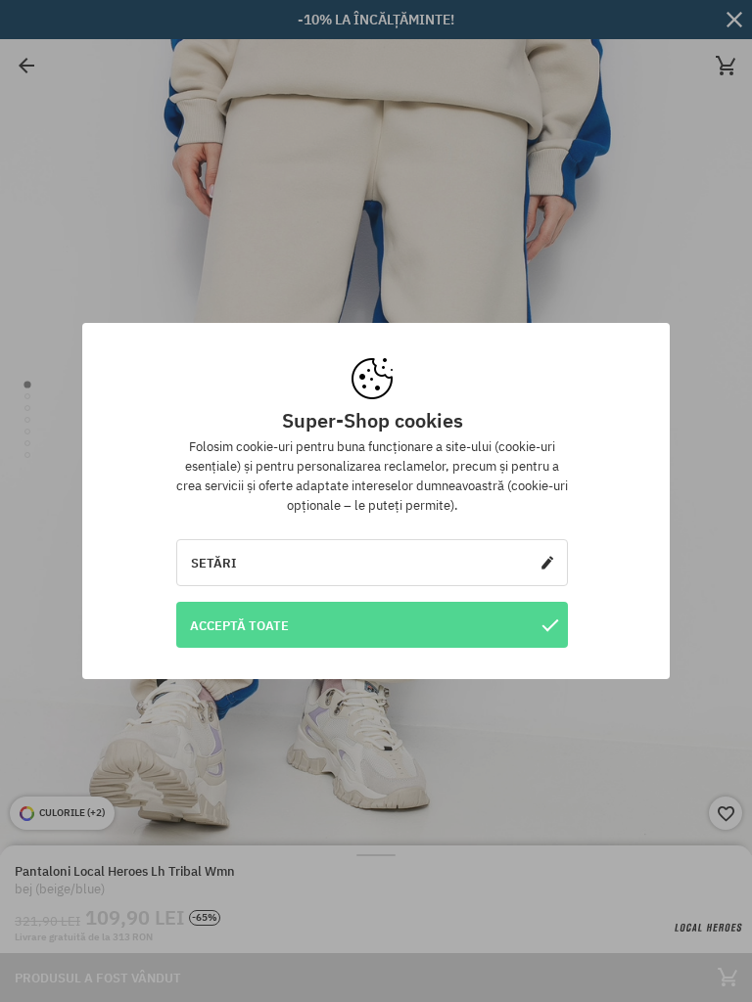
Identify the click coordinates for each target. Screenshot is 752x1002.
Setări (214, 562)
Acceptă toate (239, 625)
